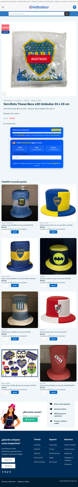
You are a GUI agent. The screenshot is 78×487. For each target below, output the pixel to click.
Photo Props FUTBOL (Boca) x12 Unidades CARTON (19, 385)
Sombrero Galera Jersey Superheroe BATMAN (55, 278)
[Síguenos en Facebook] (3, 472)
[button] (3, 7)
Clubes (26, 100)
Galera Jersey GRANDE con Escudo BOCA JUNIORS (19, 278)
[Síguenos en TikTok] (7, 472)
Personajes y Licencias (12, 100)
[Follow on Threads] (10, 472)
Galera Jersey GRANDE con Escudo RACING (16, 332)
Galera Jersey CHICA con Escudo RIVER (53, 332)
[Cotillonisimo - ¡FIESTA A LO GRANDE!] (39, 7)
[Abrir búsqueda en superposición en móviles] (39, 14)
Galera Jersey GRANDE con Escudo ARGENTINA (17, 225)
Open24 (73, 481)
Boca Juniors (36, 100)
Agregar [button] (15, 232)
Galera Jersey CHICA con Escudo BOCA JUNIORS (56, 225)
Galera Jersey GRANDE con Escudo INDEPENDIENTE (57, 385)
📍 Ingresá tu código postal (20, 154)
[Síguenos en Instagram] (5, 472)
